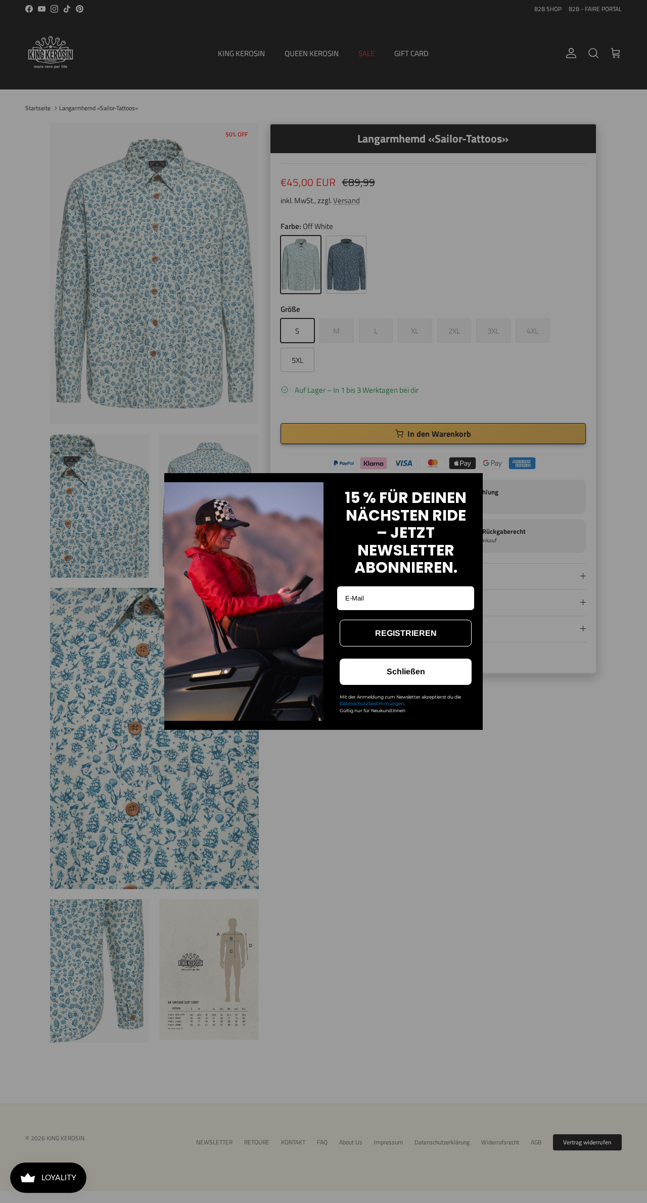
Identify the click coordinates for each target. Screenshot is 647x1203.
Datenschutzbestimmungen (372, 703)
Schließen (406, 671)
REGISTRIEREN (406, 633)
